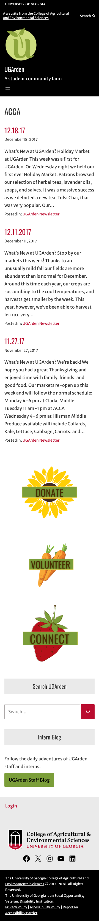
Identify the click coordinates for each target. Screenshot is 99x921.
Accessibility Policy (45, 907)
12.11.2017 (17, 232)
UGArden (14, 69)
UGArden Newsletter (41, 214)
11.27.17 (14, 341)
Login (11, 806)
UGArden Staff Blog (29, 780)
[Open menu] (7, 88)
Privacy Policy (16, 907)
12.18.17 (14, 130)
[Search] (88, 712)
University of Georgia (29, 895)
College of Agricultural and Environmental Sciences (36, 15)
